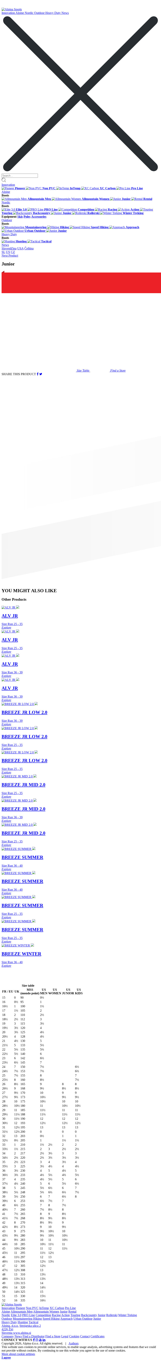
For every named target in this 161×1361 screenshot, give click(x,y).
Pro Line (70, 1308)
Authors (74, 1343)
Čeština (29, 248)
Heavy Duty (53, 13)
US (8, 252)
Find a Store (52, 1336)
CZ (13, 252)
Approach (66, 1318)
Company (8, 1336)
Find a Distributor (34, 1336)
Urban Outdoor (82, 1318)
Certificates (97, 1336)
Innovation (9, 13)
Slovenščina (9, 248)
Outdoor (39, 13)
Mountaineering (23, 1318)
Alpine (20, 13)
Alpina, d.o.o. (10, 1325)
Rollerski (111, 1315)
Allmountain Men (22, 1311)
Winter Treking (127, 1315)
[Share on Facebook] (37, 374)
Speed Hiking (51, 1318)
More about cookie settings (18, 1354)
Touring (75, 1315)
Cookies (74, 1336)
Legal (64, 1336)
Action (65, 1315)
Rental (72, 1311)
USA (20, 248)
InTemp (44, 1308)
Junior (64, 1311)
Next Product (10, 255)
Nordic (29, 13)
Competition (43, 1315)
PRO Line (28, 1315)
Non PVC (32, 1308)
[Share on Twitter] (40, 374)
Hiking (37, 1318)
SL (3, 252)
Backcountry (89, 1315)
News (65, 13)
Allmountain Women (46, 1311)
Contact (85, 1336)
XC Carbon (57, 1308)
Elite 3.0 (16, 1315)
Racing (56, 1315)
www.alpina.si (22, 1332)
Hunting (23, 1322)
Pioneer (20, 1308)
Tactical (33, 1322)
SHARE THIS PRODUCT (19, 374)
